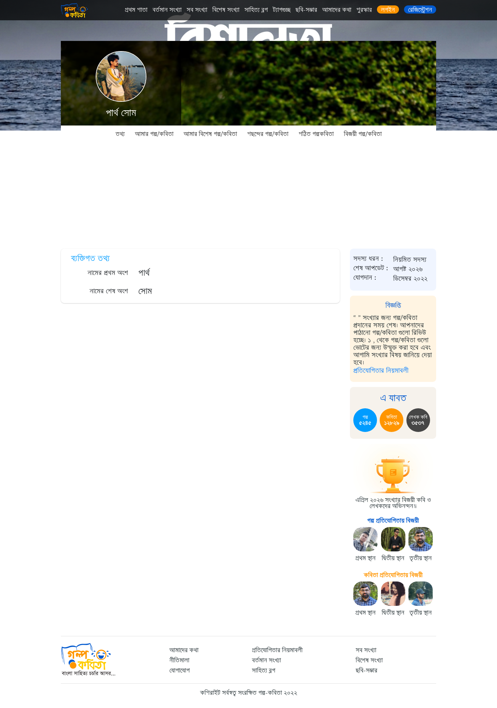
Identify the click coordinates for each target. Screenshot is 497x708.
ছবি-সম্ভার (306, 10)
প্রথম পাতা (136, 10)
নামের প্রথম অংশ (108, 273)
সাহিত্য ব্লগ (256, 10)
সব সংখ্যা (197, 10)
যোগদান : (364, 277)
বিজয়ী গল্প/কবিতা (363, 134)
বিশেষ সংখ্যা (225, 10)
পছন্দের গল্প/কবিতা (267, 134)
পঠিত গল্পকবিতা (316, 134)
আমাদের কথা (336, 10)
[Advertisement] (248, 192)
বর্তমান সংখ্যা (167, 10)
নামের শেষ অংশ (109, 291)
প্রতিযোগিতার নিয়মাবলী (380, 370)
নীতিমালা (179, 660)
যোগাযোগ (179, 670)
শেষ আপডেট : (370, 268)
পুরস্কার (364, 10)
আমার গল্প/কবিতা (154, 134)
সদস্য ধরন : (368, 258)
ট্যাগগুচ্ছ (281, 10)
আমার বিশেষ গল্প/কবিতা (210, 134)
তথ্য (120, 134)
